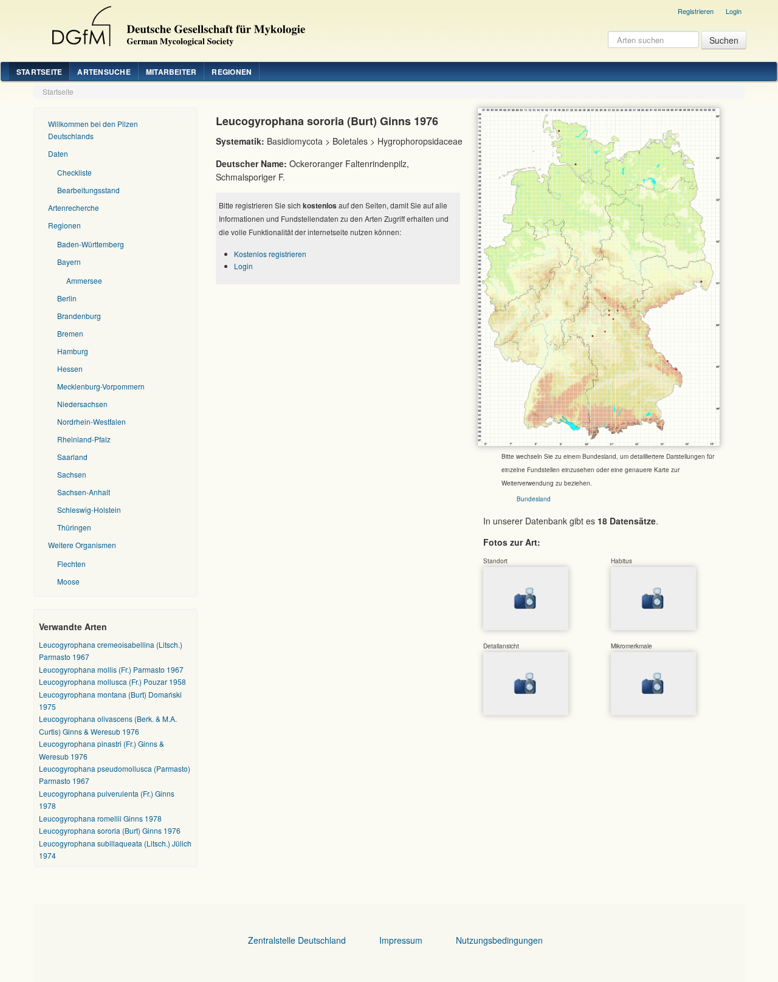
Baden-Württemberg (90, 244)
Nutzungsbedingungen (499, 940)
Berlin (67, 298)
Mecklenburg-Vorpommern (101, 386)
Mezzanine (176, 23)
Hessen (70, 368)
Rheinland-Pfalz (84, 439)
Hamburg (72, 351)
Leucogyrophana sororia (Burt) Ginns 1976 (110, 830)
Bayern (69, 261)
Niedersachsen (82, 404)
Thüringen (74, 527)
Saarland (72, 457)
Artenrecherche (73, 207)
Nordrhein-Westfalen (91, 421)
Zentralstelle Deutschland (297, 940)
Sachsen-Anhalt (83, 492)
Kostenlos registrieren (270, 254)
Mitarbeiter (171, 71)
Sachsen (71, 474)
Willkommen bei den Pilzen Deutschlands (93, 129)
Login (734, 11)
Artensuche (103, 71)
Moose (68, 581)
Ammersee (84, 280)
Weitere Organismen (82, 545)
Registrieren (696, 11)
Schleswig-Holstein (89, 509)
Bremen (70, 333)
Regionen (232, 71)
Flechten (71, 563)
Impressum (400, 940)
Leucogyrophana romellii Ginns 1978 (100, 818)
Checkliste (74, 172)
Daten (58, 153)
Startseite (39, 71)
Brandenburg (79, 316)
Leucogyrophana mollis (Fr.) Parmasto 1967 (111, 669)
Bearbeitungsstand (88, 190)
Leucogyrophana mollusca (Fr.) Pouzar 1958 (112, 681)
